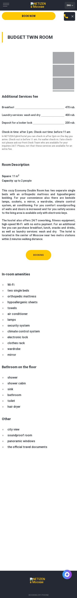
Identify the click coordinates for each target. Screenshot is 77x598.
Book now (29, 16)
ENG (69, 5)
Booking (38, 255)
